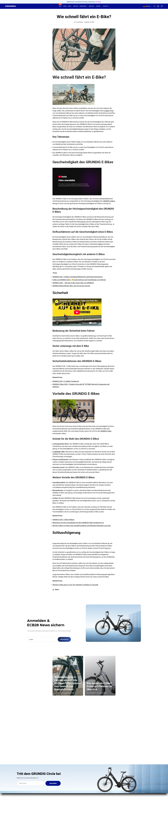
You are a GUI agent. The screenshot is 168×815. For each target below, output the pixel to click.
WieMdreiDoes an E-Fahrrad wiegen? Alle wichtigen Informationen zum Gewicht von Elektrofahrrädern (67, 683)
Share (57, 589)
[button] (147, 6)
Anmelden (53, 783)
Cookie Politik (106, 797)
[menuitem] (60, 6)
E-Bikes (106, 111)
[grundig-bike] (10, 6)
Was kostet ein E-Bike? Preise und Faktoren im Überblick (99, 686)
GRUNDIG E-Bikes (109, 201)
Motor (100, 244)
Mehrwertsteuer (107, 794)
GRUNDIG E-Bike (105, 431)
